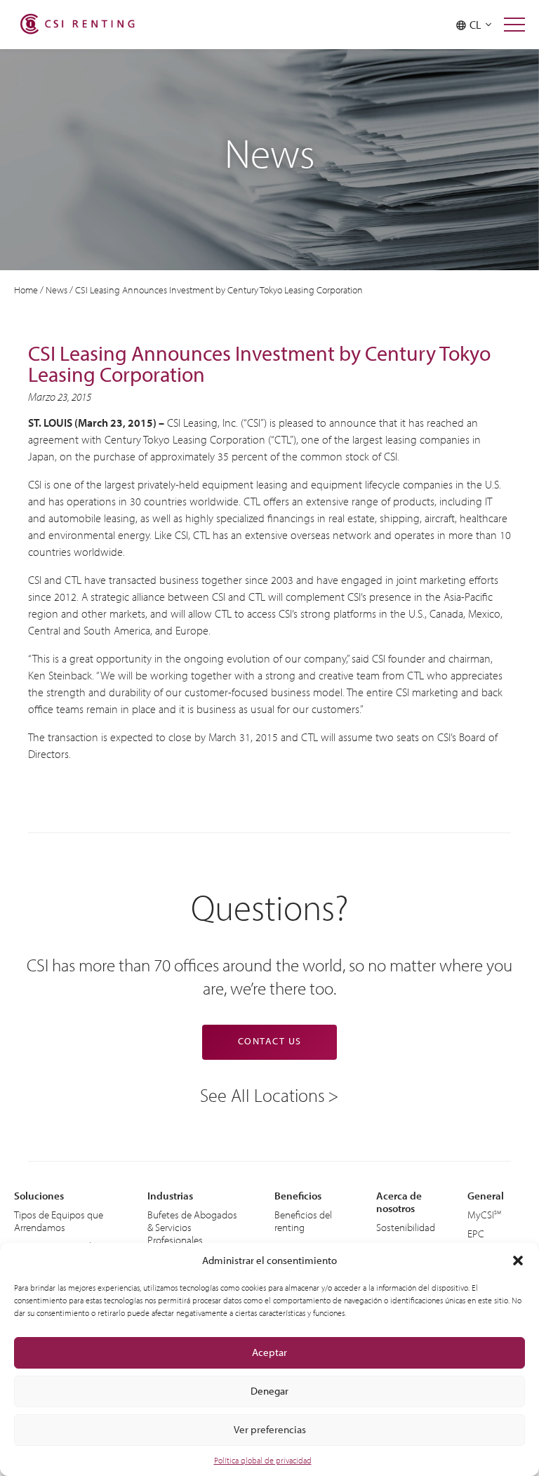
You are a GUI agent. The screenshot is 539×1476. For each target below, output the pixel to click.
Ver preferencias (270, 1429)
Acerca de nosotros (399, 1202)
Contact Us (270, 1041)
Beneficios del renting (303, 1221)
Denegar (269, 1390)
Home (26, 290)
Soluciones (39, 1195)
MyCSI (480, 1214)
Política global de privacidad (263, 1460)
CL (478, 25)
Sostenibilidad (405, 1227)
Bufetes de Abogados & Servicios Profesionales (192, 1227)
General (485, 1195)
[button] (518, 1261)
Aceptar (269, 1352)
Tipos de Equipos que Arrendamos (58, 1221)
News (56, 290)
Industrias (170, 1195)
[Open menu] (514, 24)
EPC (475, 1233)
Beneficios (297, 1195)
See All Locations (262, 1094)
